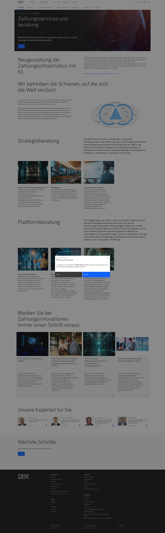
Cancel (58, 274)
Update (86, 274)
